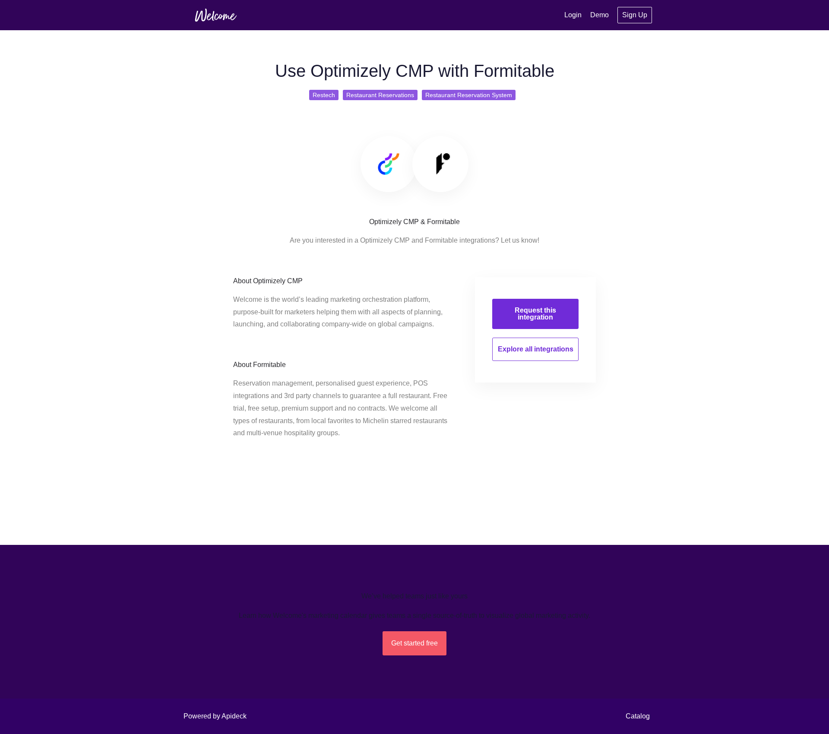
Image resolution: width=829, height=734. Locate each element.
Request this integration (535, 314)
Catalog (638, 716)
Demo (599, 15)
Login (573, 15)
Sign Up (634, 15)
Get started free (414, 643)
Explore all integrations (535, 349)
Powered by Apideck (215, 716)
